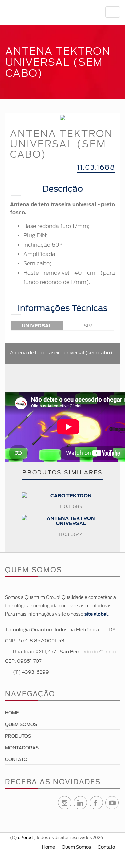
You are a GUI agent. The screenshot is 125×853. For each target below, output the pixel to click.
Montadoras (22, 747)
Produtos (18, 736)
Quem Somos (21, 724)
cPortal (25, 837)
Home (12, 712)
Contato (16, 759)
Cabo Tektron (71, 495)
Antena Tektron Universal (71, 521)
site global (96, 614)
